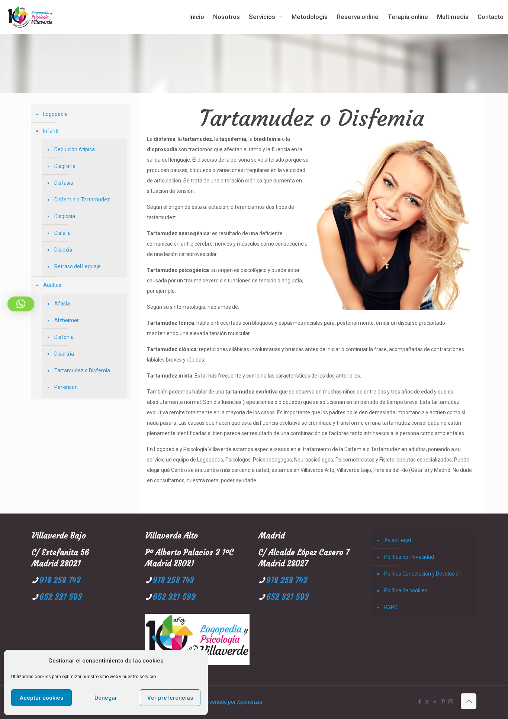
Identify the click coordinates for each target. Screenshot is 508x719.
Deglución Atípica (74, 149)
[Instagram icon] (450, 702)
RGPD (391, 607)
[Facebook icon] (419, 702)
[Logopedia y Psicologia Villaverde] (30, 16)
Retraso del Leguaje (77, 266)
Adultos (52, 285)
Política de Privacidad (409, 557)
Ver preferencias (170, 697)
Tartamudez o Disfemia (82, 370)
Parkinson (66, 387)
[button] (20, 304)
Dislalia (62, 233)
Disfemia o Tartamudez (82, 200)
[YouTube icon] (435, 702)
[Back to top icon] (468, 701)
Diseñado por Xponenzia (233, 702)
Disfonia (64, 337)
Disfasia (63, 183)
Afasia (62, 304)
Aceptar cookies (41, 697)
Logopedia (55, 114)
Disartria (64, 354)
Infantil (51, 131)
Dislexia (63, 250)
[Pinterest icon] (443, 702)
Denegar (105, 697)
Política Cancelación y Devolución (423, 574)
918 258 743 (60, 580)
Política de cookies (405, 590)
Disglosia (64, 216)
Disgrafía (64, 166)
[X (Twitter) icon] (427, 702)
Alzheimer (66, 320)
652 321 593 (60, 597)
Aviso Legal (397, 540)
